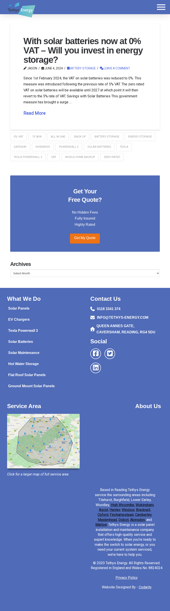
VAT (53, 157)
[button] (161, 7)
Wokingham (145, 505)
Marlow (101, 525)
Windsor (128, 510)
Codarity (145, 587)
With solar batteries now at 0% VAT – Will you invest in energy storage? (83, 50)
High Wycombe (122, 505)
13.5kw (37, 136)
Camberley (143, 515)
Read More (34, 113)
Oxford (103, 515)
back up (80, 136)
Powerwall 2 (69, 146)
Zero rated (112, 157)
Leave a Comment (116, 68)
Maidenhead (107, 520)
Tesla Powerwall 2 (28, 157)
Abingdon (137, 520)
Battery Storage (82, 68)
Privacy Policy (127, 578)
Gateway (20, 146)
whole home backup (80, 157)
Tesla (124, 146)
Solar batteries (99, 146)
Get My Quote (85, 238)
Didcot (123, 520)
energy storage (140, 136)
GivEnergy (42, 146)
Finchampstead (121, 515)
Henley (115, 510)
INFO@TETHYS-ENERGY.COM (122, 317)
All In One (58, 136)
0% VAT (18, 136)
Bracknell (143, 510)
